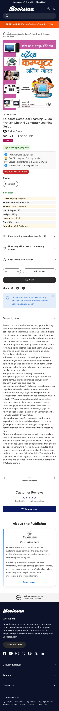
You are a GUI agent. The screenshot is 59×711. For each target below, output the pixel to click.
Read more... (29, 582)
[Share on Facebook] (18, 288)
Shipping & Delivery (45, 702)
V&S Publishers (9, 114)
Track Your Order (14, 644)
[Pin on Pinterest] (23, 288)
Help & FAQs (30, 702)
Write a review (29, 508)
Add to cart (39, 271)
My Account (7, 702)
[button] (54, 9)
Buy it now (29, 280)
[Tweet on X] (12, 288)
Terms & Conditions (26, 704)
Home (5, 32)
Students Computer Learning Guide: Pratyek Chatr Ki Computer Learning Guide (26, 35)
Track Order (18, 702)
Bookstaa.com (14, 697)
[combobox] (29, 16)
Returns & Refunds (10, 704)
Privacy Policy (42, 704)
